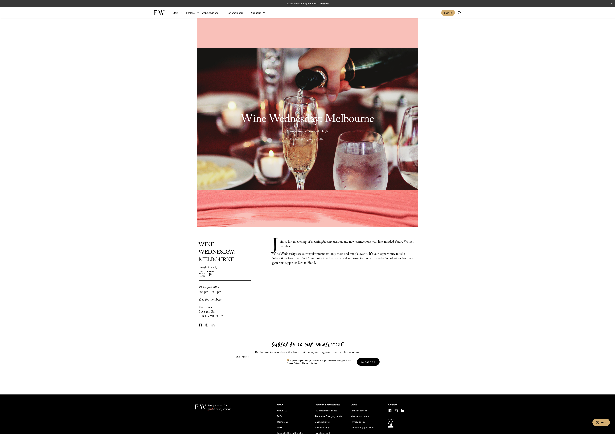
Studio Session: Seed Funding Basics (610, 217)
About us (256, 12)
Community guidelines (362, 427)
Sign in (448, 12)
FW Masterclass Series (326, 411)
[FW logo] (200, 418)
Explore (190, 12)
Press (279, 427)
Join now (323, 3)
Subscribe (368, 362)
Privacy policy (358, 422)
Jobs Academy (210, 12)
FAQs (279, 416)
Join (175, 12)
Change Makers (322, 422)
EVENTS (307, 106)
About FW (282, 411)
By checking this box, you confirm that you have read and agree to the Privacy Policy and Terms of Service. (319, 361)
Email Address (242, 356)
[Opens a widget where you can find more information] (601, 423)
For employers (235, 12)
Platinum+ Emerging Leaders (329, 416)
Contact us (282, 422)
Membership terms (360, 416)
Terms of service (359, 411)
